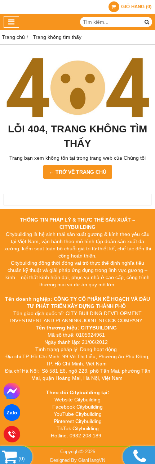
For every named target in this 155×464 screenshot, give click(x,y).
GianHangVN (91, 460)
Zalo (11, 412)
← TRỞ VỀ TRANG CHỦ (77, 172)
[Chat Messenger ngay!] (12, 391)
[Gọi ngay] (12, 434)
